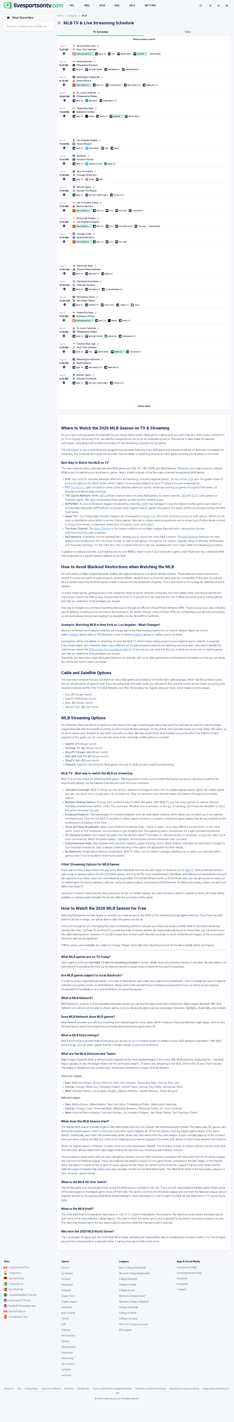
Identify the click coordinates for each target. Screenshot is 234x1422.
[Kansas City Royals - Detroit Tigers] (144, 191)
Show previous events (144, 39)
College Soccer (127, 1290)
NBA (87, 5)
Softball (65, 1369)
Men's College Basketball (132, 1267)
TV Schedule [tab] (100, 31)
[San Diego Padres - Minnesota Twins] (144, 301)
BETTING (150, 5)
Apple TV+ (149, 516)
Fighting (65, 1330)
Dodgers (138, 634)
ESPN (144, 503)
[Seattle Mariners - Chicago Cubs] (144, 238)
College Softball (127, 1313)
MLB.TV (189, 870)
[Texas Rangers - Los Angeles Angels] (144, 144)
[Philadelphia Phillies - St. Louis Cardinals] (144, 96)
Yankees (74, 634)
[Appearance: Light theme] (218, 5)
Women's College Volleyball (133, 1301)
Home (60, 15)
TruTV (195, 495)
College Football (127, 1284)
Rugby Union (68, 1296)
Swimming (67, 1358)
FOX (190, 479)
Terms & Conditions (51, 1388)
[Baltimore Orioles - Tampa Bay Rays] (144, 112)
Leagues (72, 15)
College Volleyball (128, 1307)
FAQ (19, 1388)
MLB (102, 5)
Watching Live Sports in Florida (150, 1388)
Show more (144, 406)
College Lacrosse (128, 1318)
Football (65, 1279)
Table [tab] (187, 31)
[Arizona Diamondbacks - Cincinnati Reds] (144, 269)
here (64, 1200)
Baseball (66, 1290)
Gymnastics (67, 1363)
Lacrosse (66, 1375)
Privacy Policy (31, 1388)
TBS (183, 495)
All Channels (83, 1388)
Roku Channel (102, 528)
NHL (117, 5)
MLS (132, 5)
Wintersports (68, 1347)
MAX (93, 499)
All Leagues (125, 1330)
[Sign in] (210, 5)
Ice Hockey (67, 1273)
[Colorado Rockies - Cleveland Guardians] (144, 285)
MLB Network (190, 536)
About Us (9, 1388)
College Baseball (128, 1279)
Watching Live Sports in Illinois (184, 1388)
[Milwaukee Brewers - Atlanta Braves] (144, 65)
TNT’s (102, 495)
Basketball (67, 1284)
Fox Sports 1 (78, 487)
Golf (63, 1324)
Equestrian (67, 1352)
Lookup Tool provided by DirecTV (113, 649)
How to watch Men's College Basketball (112, 1388)
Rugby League (69, 1301)
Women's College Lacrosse (133, 1324)
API (117, 1393)
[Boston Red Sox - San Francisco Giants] (144, 206)
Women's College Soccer (132, 1296)
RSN (91, 649)
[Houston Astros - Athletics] (144, 159)
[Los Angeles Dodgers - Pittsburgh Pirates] (144, 222)
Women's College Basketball (134, 1273)
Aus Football (68, 1313)
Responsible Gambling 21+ (216, 1388)
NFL (72, 5)
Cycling (65, 1341)
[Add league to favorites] (59, 23)
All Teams (69, 1388)
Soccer (65, 1267)
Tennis (65, 1318)
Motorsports (68, 1335)
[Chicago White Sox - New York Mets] (144, 175)
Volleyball (66, 1307)
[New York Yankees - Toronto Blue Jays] (144, 50)
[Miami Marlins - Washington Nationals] (144, 81)
